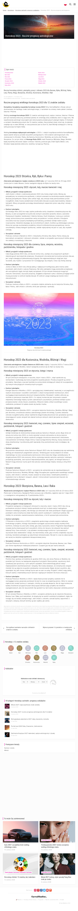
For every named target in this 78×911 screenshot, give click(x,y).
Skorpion (70, 653)
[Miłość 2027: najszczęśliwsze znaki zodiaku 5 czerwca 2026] (7, 704)
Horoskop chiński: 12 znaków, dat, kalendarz (19, 877)
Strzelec (27, 662)
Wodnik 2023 (41, 83)
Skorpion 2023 (9, 81)
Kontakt (62, 899)
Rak (37, 653)
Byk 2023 (7, 74)
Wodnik (45, 662)
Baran (11, 653)
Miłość (6, 750)
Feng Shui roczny (9, 840)
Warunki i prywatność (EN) (51, 899)
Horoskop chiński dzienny (30, 899)
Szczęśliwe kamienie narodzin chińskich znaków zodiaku (20, 628)
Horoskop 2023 (9, 72)
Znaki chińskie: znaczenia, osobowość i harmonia (18, 872)
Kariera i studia (9, 748)
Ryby (54, 662)
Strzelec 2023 (42, 81)
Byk (19, 653)
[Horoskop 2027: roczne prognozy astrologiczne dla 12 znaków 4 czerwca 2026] (7, 711)
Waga (62, 653)
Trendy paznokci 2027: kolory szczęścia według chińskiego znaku (55, 846)
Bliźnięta (28, 653)
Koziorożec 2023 (9, 83)
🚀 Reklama (19, 899)
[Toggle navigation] (74, 4)
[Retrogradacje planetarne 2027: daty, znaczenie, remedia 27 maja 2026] (7, 718)
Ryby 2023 (8, 85)
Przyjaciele (40, 899)
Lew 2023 (41, 77)
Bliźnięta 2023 (42, 74)
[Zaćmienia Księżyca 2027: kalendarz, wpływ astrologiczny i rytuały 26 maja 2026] (7, 733)
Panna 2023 (8, 79)
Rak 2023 (7, 77)
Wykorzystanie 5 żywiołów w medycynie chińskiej (57, 628)
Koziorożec (36, 662)
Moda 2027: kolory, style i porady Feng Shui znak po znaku (56, 878)
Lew (45, 653)
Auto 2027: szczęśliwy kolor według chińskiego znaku (16, 846)
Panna (54, 653)
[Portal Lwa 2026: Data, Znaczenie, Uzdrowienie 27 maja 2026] (7, 726)
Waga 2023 (41, 79)
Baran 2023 (41, 72)
